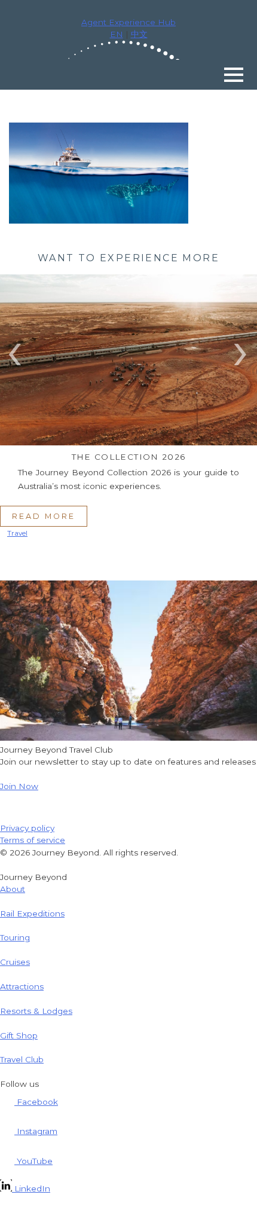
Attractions (22, 986)
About (12, 889)
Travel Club (22, 1059)
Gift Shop (19, 1035)
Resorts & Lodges (36, 1011)
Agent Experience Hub (128, 22)
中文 (139, 34)
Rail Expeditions (32, 913)
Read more (43, 516)
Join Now (19, 786)
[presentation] (15, 349)
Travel (17, 533)
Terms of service (32, 840)
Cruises (15, 962)
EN (116, 34)
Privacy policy (27, 828)
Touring (15, 937)
